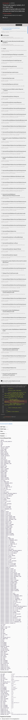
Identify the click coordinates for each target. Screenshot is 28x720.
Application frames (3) (11, 25)
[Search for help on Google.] (3, 17)
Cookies (2, 433)
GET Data (2, 427)
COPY (4, 20)
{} (9, 416)
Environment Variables (6, 672)
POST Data (3, 429)
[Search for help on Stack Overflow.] (6, 17)
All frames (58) (19, 25)
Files (1, 431)
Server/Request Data (5, 438)
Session (2, 436)
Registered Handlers (5, 716)
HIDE (8, 20)
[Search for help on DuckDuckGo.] (5, 17)
